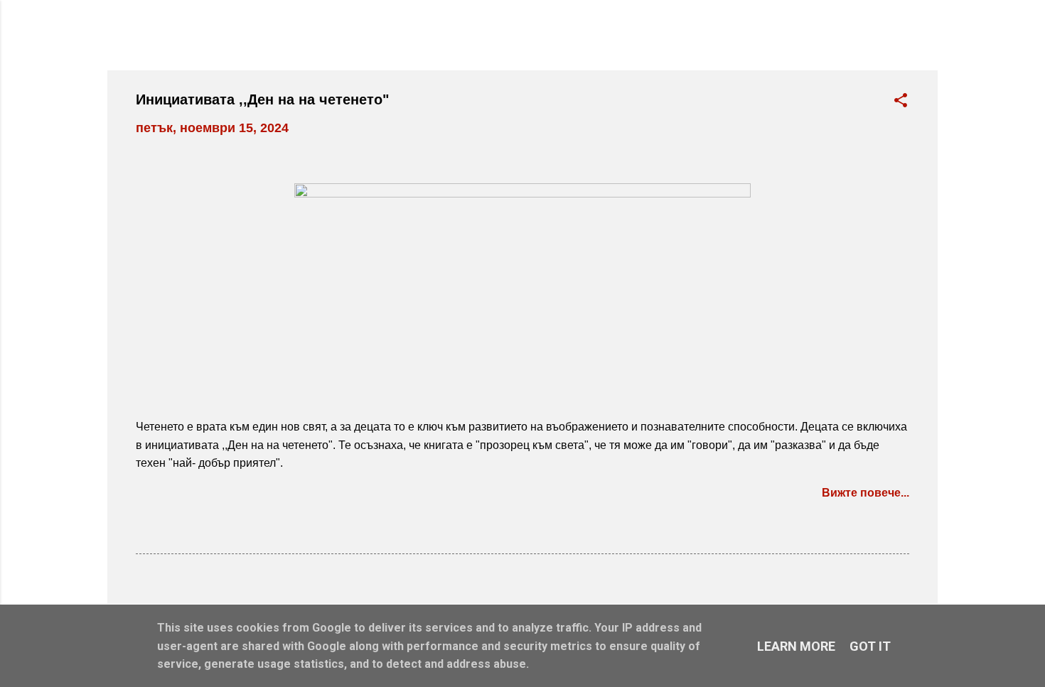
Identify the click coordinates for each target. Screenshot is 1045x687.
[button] (900, 102)
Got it (870, 646)
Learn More (796, 646)
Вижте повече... (865, 493)
